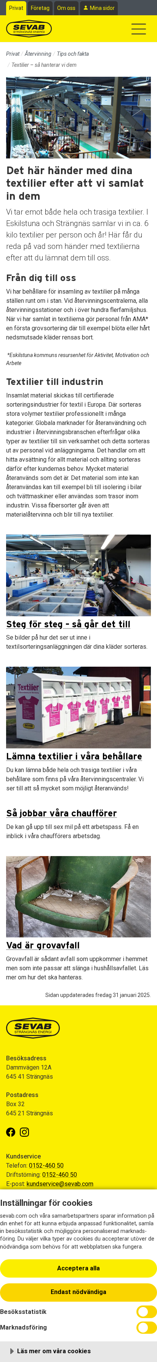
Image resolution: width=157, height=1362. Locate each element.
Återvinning (38, 54)
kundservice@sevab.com (60, 1184)
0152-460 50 (46, 1165)
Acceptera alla (78, 1268)
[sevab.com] (29, 28)
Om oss (66, 8)
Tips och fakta (73, 54)
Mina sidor (102, 8)
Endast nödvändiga (78, 1292)
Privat (16, 8)
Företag (40, 8)
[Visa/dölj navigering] (139, 29)
